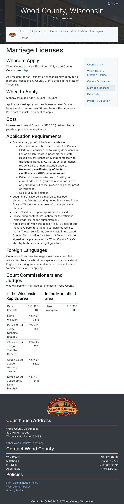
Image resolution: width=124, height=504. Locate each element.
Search (24, 37)
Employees (96, 31)
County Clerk (95, 64)
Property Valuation (98, 100)
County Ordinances (99, 81)
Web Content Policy (18, 486)
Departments (58, 31)
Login (114, 3)
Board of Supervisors (33, 31)
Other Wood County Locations (24, 443)
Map (25, 70)
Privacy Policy (15, 490)
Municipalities (79, 31)
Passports (93, 94)
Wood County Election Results (97, 72)
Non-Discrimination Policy (22, 482)
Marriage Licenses (98, 87)
